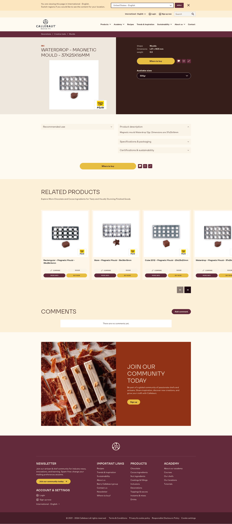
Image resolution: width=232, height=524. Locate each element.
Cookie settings (188, 518)
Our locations (170, 480)
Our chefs (168, 476)
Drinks (133, 499)
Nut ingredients (137, 476)
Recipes (130, 24)
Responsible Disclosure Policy (165, 518)
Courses (168, 472)
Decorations (46, 34)
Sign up (133, 402)
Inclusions (135, 484)
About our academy (173, 468)
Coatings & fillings (139, 480)
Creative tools (60, 34)
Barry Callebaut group (107, 484)
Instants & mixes (138, 495)
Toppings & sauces (139, 491)
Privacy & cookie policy (139, 518)
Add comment (181, 311)
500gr (77, 270)
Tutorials (168, 484)
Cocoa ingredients (139, 472)
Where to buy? (104, 495)
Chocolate (135, 468)
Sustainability (103, 476)
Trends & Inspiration (145, 24)
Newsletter (102, 491)
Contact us (102, 488)
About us (101, 480)
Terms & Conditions (118, 518)
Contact (191, 24)
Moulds (72, 34)
